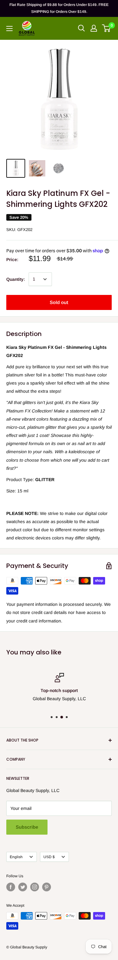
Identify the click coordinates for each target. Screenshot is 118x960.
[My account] (94, 28)
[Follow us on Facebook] (10, 887)
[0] (106, 28)
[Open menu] (9, 28)
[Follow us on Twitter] (22, 887)
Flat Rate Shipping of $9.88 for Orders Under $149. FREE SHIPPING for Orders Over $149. (59, 8)
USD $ (49, 857)
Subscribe (27, 827)
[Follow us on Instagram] (34, 887)
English (16, 857)
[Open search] (81, 28)
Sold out (59, 302)
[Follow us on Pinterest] (46, 887)
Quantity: (15, 279)
